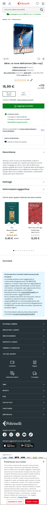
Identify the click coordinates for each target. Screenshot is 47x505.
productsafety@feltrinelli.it (24, 314)
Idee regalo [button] (7, 414)
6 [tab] (24, 250)
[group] (23, 14)
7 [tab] (26, 250)
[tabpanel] (23, 39)
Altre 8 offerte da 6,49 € (25, 100)
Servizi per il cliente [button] (11, 330)
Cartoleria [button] (7, 408)
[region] (23, 481)
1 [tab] (23, 53)
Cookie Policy (23, 497)
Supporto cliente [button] (10, 342)
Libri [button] (4, 384)
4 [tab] (20, 250)
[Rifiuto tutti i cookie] (43, 461)
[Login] (10, 3)
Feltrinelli (13, 100)
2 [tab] (15, 250)
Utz (11, 228)
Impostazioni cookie (15, 502)
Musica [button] (6, 390)
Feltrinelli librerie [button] (10, 324)
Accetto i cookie (31, 502)
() (28, 80)
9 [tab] (31, 250)
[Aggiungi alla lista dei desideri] (38, 59)
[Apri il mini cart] (43, 3)
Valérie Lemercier (20, 67)
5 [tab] (22, 250)
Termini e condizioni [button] (11, 348)
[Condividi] (43, 59)
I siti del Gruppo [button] (9, 354)
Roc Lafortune (9, 73)
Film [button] (4, 396)
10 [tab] (33, 250)
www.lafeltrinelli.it (29, 292)
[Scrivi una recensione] (31, 80)
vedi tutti (27, 73)
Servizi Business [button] (9, 336)
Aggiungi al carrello (25, 106)
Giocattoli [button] (7, 402)
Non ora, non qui (35, 228)
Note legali (7, 261)
